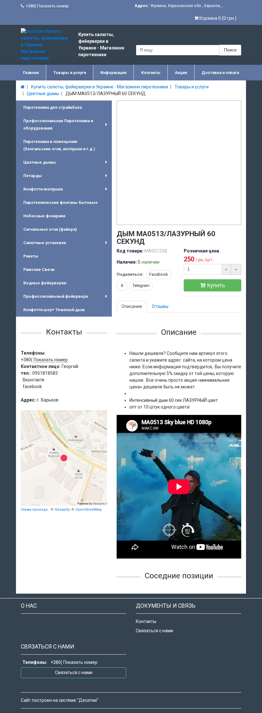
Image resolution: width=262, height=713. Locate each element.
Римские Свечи (38, 269)
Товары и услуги (69, 72)
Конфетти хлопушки (66, 191)
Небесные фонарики (44, 216)
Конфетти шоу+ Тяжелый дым (54, 309)
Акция (181, 72)
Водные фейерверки (44, 283)
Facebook (158, 274)
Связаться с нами (154, 630)
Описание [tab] (131, 306)
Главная (31, 72)
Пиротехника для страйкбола (52, 107)
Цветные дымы (66, 164)
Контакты (150, 72)
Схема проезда (34, 509)
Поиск (230, 49)
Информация (113, 72)
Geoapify (62, 509)
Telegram (141, 285)
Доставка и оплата (220, 72)
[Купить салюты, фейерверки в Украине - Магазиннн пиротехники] (64, 458)
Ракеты (30, 256)
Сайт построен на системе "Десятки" (59, 700)
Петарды (66, 178)
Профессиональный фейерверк (66, 298)
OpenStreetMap (88, 509)
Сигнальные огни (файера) (50, 229)
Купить (215, 285)
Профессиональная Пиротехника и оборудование (66, 125)
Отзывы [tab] (160, 306)
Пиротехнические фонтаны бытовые (60, 202)
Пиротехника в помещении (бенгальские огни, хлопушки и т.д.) (59, 145)
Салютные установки (66, 245)
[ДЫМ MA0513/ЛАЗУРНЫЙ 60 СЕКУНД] (179, 163)
